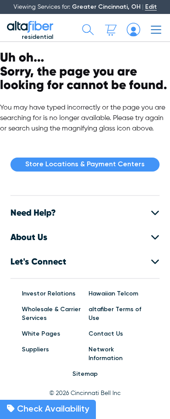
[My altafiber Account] (133, 30)
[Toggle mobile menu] (156, 30)
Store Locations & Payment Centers (85, 164)
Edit (151, 7)
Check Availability (52, 409)
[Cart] (111, 30)
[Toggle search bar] (88, 30)
